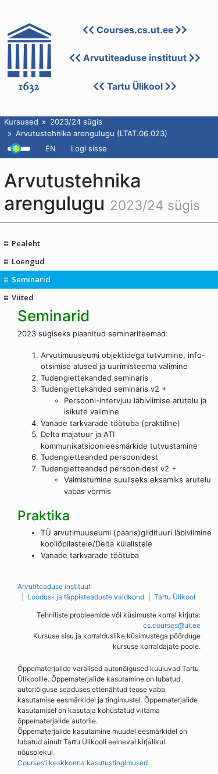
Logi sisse (89, 148)
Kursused (21, 121)
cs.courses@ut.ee (172, 625)
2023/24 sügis (76, 121)
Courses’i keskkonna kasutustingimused (82, 762)
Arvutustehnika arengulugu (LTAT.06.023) (91, 133)
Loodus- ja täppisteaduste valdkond (85, 596)
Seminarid (31, 279)
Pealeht (26, 243)
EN (50, 148)
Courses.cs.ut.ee (135, 29)
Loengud (28, 261)
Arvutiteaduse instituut (135, 57)
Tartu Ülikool (135, 86)
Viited (23, 297)
